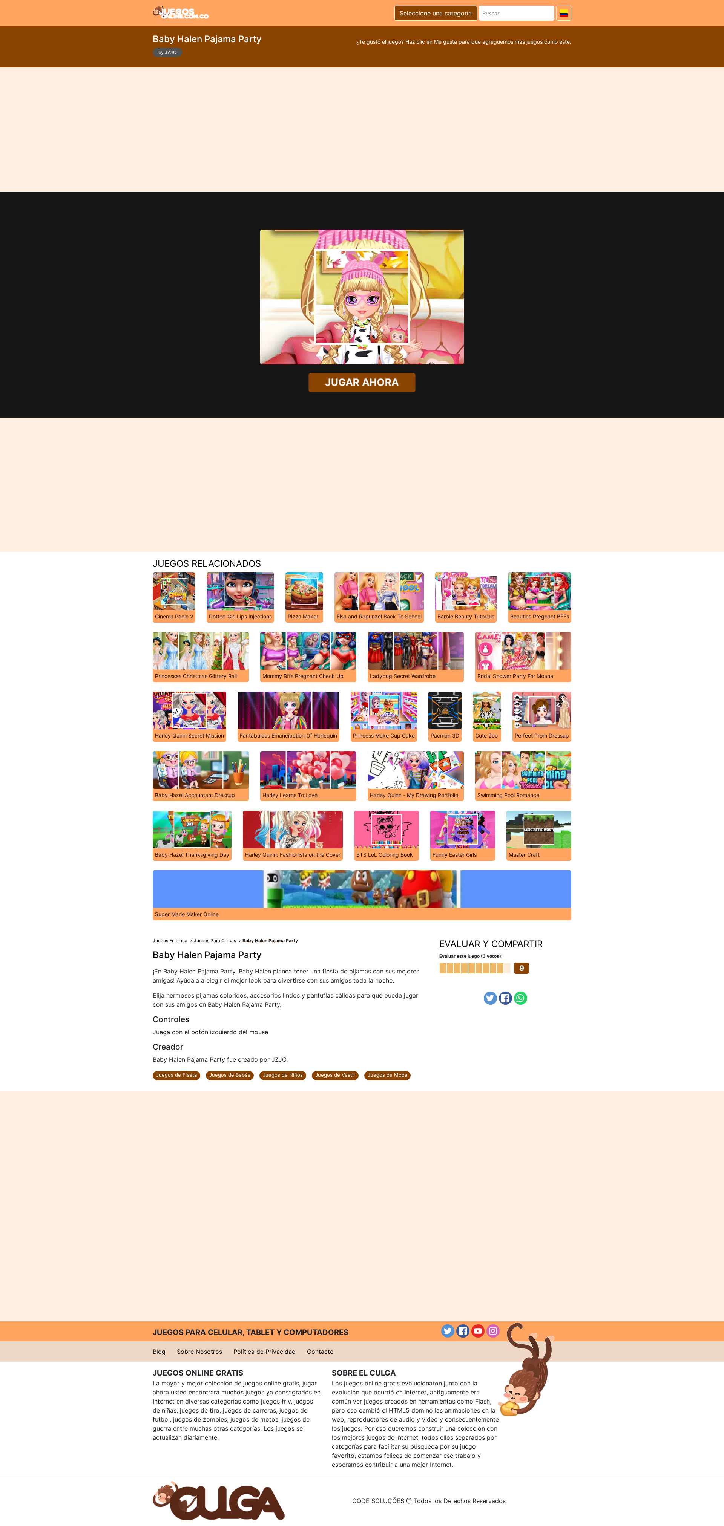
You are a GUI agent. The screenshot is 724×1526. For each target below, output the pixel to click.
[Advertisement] (362, 129)
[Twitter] (490, 998)
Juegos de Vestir (335, 1075)
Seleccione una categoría (436, 13)
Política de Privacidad (264, 1351)
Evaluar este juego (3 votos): (471, 956)
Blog (159, 1351)
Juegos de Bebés (229, 1075)
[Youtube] (478, 1331)
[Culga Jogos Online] (219, 1500)
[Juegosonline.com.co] (181, 12)
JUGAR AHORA (362, 382)
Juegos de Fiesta (176, 1075)
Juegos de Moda (387, 1075)
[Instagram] (493, 1331)
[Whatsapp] (520, 998)
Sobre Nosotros (199, 1351)
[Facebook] (505, 998)
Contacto (320, 1351)
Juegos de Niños (283, 1075)
